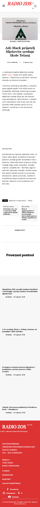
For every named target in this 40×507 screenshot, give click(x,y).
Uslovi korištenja (11, 483)
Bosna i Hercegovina (20, 41)
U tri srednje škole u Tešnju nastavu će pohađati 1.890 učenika (19, 330)
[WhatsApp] (25, 235)
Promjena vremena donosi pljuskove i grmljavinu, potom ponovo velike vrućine (18, 369)
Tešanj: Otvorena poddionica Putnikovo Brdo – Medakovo (19, 408)
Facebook (14, 489)
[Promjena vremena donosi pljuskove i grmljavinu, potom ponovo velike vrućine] (20, 351)
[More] (30, 235)
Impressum (7, 475)
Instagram (10, 493)
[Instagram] (3, 493)
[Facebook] (9, 235)
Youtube (15, 497)
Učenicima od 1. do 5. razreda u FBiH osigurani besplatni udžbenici (10, 211)
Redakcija (14, 62)
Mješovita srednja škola (17, 200)
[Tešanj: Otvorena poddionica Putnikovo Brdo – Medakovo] (20, 391)
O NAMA (5, 471)
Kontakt (6, 479)
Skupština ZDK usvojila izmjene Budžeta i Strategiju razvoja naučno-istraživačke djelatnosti (20, 291)
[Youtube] (9, 497)
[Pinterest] (20, 235)
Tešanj (9, 75)
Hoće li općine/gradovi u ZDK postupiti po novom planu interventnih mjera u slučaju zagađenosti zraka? (29, 214)
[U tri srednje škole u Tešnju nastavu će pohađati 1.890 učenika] (20, 314)
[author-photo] (3, 297)
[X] (15, 235)
